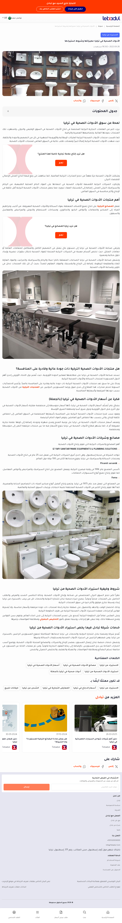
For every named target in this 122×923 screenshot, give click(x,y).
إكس (111, 101)
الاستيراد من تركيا (110, 35)
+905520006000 (113, 840)
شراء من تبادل (115, 825)
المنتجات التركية (30, 387)
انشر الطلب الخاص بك (50, 9)
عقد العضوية (115, 865)
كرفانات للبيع (11, 688)
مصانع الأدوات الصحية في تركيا (79, 665)
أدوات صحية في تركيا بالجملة (65, 672)
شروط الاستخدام (113, 860)
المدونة (117, 810)
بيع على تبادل (115, 820)
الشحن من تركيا (30, 688)
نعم (61, 163)
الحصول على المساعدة (111, 870)
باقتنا (118, 830)
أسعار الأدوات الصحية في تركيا (43, 665)
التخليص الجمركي (49, 619)
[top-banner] (111, 18)
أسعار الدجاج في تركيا (84, 688)
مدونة (100, 26)
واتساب (77, 101)
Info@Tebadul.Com (113, 845)
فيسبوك (95, 101)
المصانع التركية (105, 206)
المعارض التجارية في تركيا (56, 688)
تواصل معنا (16, 18)
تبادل (118, 801)
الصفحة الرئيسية (113, 26)
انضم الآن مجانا (75, 9)
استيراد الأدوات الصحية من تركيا (101, 672)
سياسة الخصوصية (113, 805)
